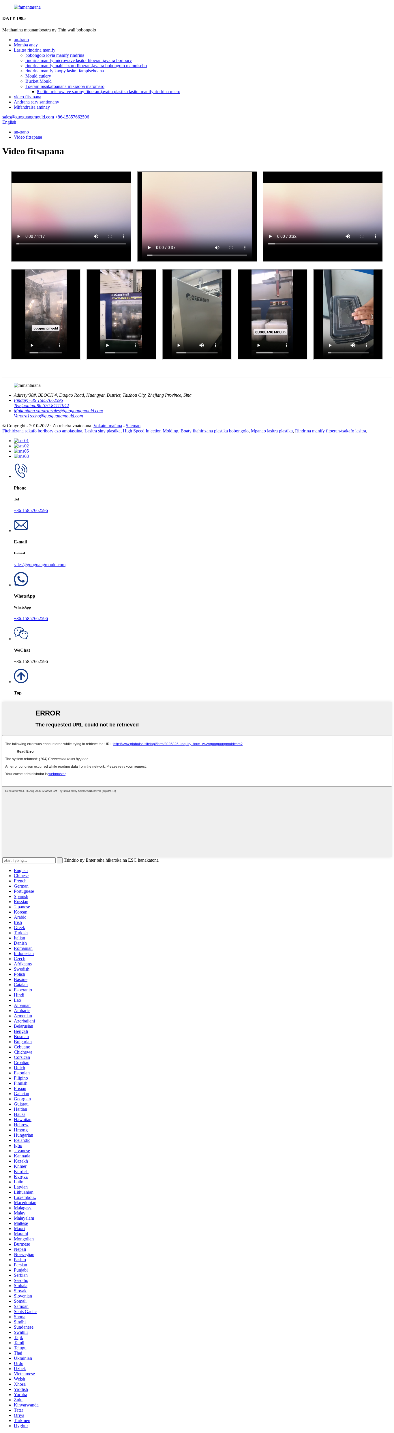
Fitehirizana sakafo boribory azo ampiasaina (42, 430)
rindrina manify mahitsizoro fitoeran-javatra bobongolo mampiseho (86, 65)
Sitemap (133, 425)
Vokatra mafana (107, 425)
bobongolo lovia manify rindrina (54, 55)
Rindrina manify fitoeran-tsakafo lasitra (330, 430)
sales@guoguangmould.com (39, 564)
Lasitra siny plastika (103, 430)
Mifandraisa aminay (32, 107)
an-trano (21, 39)
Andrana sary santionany (36, 101)
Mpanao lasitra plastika (272, 430)
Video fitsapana (28, 137)
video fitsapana (27, 96)
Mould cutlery (38, 76)
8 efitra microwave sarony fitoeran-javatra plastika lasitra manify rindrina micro (108, 91)
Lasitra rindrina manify (34, 50)
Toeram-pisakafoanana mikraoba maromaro (64, 86)
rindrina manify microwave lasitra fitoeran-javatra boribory (78, 60)
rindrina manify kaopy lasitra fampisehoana (64, 70)
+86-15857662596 (31, 510)
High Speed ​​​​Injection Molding (150, 430)
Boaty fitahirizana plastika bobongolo (215, 430)
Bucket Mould (38, 81)
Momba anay (26, 44)
